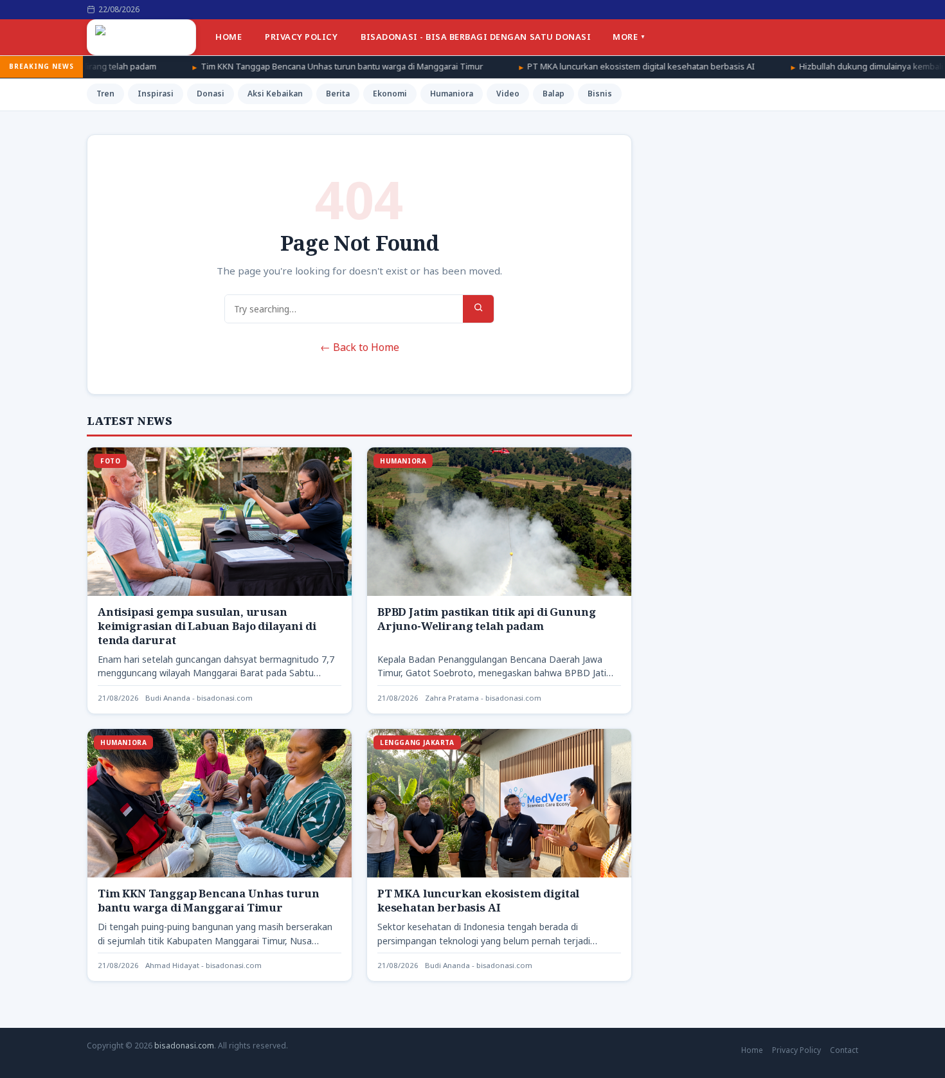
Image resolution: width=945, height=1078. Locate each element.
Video (507, 93)
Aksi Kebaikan (275, 93)
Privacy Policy (301, 36)
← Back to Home (359, 347)
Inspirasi (156, 93)
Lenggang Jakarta (417, 742)
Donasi (210, 93)
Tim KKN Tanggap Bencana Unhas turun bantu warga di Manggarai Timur (276, 66)
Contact (844, 1050)
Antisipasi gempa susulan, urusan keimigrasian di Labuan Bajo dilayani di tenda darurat (207, 625)
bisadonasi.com (184, 1045)
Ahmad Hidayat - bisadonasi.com (203, 965)
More (625, 36)
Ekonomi (390, 93)
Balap (553, 93)
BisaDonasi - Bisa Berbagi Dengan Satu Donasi (476, 36)
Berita (338, 93)
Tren (105, 93)
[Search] (478, 309)
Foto (110, 460)
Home (228, 36)
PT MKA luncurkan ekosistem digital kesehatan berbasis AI (575, 66)
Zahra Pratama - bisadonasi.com (483, 698)
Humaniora (451, 93)
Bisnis (600, 93)
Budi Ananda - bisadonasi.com (199, 698)
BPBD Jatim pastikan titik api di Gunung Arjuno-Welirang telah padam (486, 618)
